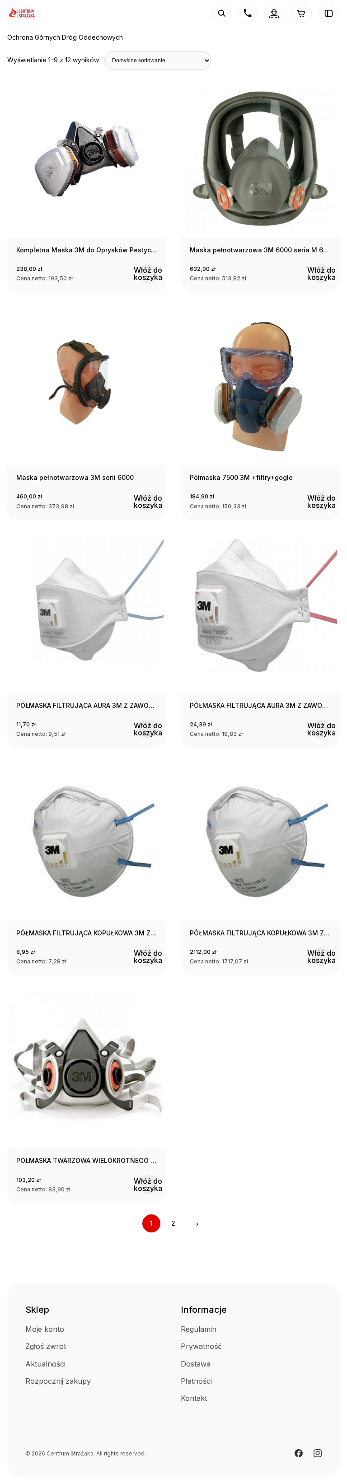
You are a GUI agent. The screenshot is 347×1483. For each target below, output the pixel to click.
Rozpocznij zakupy (58, 1380)
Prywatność (201, 1346)
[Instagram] (318, 1453)
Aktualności (45, 1363)
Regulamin (198, 1329)
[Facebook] (299, 1453)
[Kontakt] (247, 13)
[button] (147, 273)
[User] (273, 13)
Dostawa (196, 1363)
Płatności (196, 1380)
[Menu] (328, 13)
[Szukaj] (221, 13)
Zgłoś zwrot (45, 1346)
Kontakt (194, 1398)
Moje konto (44, 1329)
